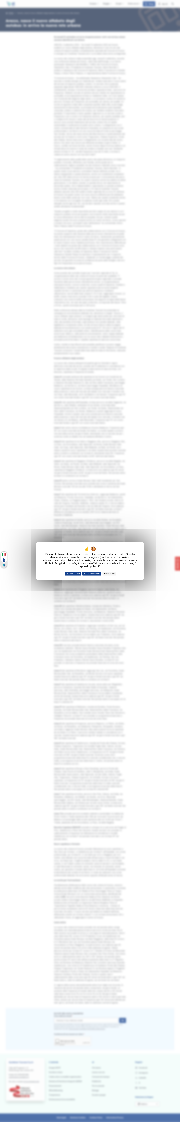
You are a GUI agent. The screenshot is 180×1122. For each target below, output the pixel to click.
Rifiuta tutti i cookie (92, 573)
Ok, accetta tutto (73, 573)
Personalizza (109, 573)
